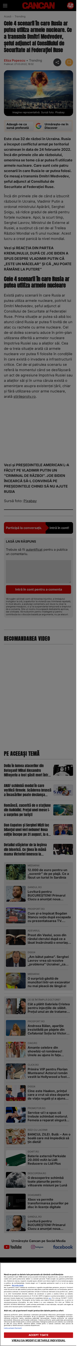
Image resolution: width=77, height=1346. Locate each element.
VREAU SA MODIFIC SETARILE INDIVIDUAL (39, 1340)
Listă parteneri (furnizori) (13, 1328)
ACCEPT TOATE (39, 1335)
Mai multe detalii (17, 1285)
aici (50, 1298)
